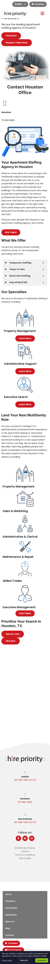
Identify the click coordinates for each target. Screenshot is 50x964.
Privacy (25, 851)
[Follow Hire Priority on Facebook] (18, 838)
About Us (9, 921)
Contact (9, 935)
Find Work (10, 901)
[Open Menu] (42, 13)
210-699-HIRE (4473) (25, 822)
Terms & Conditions (25, 854)
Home (8, 894)
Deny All (24, 960)
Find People (11, 908)
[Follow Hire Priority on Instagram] (31, 838)
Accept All (41, 960)
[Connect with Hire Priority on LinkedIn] (25, 838)
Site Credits (25, 858)
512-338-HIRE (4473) (25, 779)
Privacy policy (7, 960)
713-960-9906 (25, 802)
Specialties (11, 914)
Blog (7, 928)
